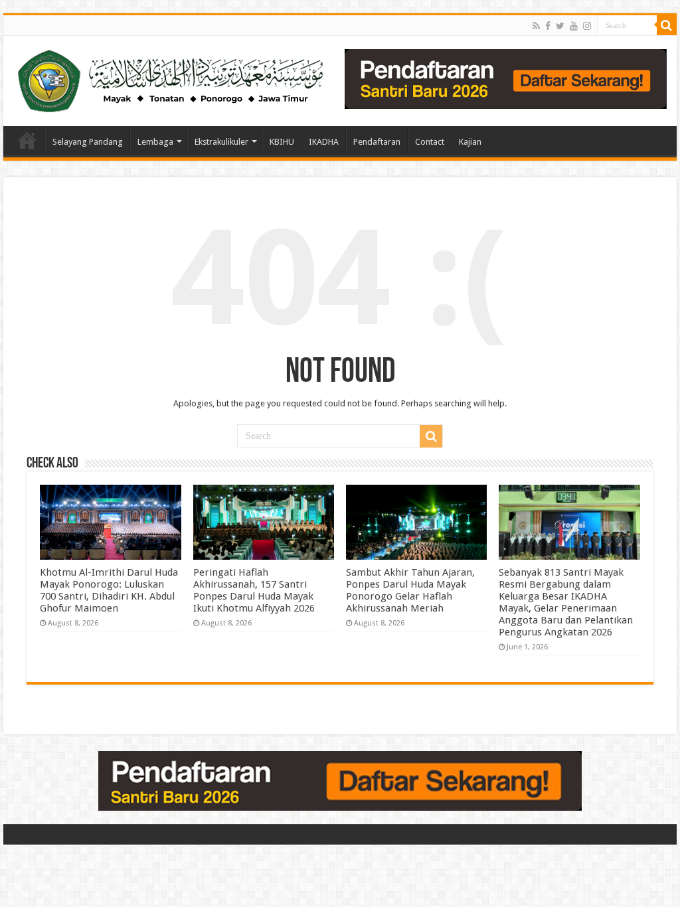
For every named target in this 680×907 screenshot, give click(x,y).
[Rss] (536, 26)
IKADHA (324, 142)
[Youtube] (573, 26)
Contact (429, 142)
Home (27, 140)
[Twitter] (560, 26)
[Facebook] (548, 26)
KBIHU (282, 142)
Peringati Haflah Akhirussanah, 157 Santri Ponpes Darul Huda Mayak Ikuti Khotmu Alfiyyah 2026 (254, 590)
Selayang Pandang (87, 142)
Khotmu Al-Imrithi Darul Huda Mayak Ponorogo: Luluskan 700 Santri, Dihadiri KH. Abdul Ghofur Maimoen (109, 590)
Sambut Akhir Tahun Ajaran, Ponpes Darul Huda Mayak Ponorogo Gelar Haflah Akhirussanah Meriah (410, 590)
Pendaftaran (376, 142)
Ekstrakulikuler (221, 142)
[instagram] (587, 26)
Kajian (470, 142)
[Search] (667, 25)
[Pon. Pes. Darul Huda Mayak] (173, 78)
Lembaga (155, 142)
